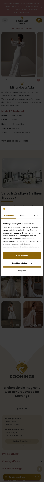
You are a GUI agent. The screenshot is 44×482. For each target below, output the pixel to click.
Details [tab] (22, 215)
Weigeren (22, 271)
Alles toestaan (22, 255)
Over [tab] (36, 215)
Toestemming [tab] (8, 215)
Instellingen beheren (20, 263)
